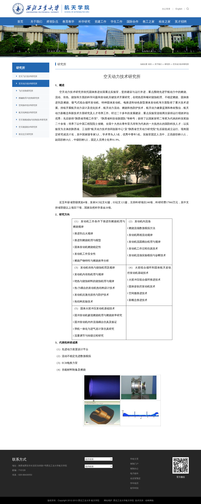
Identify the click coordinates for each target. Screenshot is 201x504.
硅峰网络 (149, 500)
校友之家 (165, 21)
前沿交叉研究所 (26, 134)
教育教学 (68, 21)
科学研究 (84, 21)
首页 (20, 21)
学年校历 (134, 483)
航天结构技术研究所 (28, 112)
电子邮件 (134, 473)
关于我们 (36, 21)
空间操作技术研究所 (28, 105)
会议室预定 (135, 478)
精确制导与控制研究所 (29, 97)
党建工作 (100, 21)
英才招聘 (181, 21)
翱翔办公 (134, 468)
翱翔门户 (134, 463)
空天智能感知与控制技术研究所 (33, 119)
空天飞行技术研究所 (28, 76)
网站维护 (108, 500)
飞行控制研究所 (26, 90)
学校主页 (134, 458)
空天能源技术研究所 (28, 126)
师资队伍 (52, 21)
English (179, 8)
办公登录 (166, 8)
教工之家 (149, 21)
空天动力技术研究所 (28, 83)
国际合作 (132, 21)
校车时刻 (134, 487)
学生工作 (116, 21)
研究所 (167, 64)
